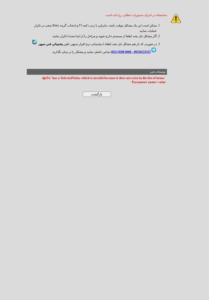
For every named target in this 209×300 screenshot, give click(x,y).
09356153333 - (141, 52)
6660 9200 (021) (121, 52)
